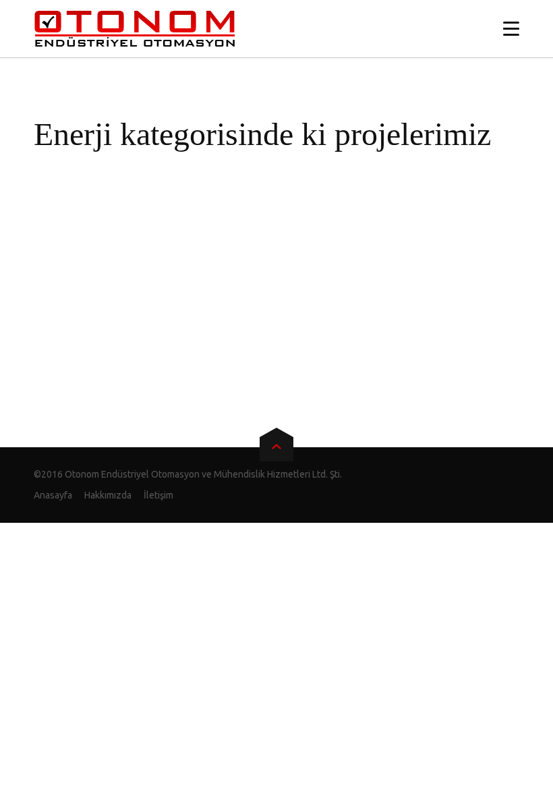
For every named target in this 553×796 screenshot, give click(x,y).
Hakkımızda (108, 495)
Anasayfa (53, 495)
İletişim (158, 495)
